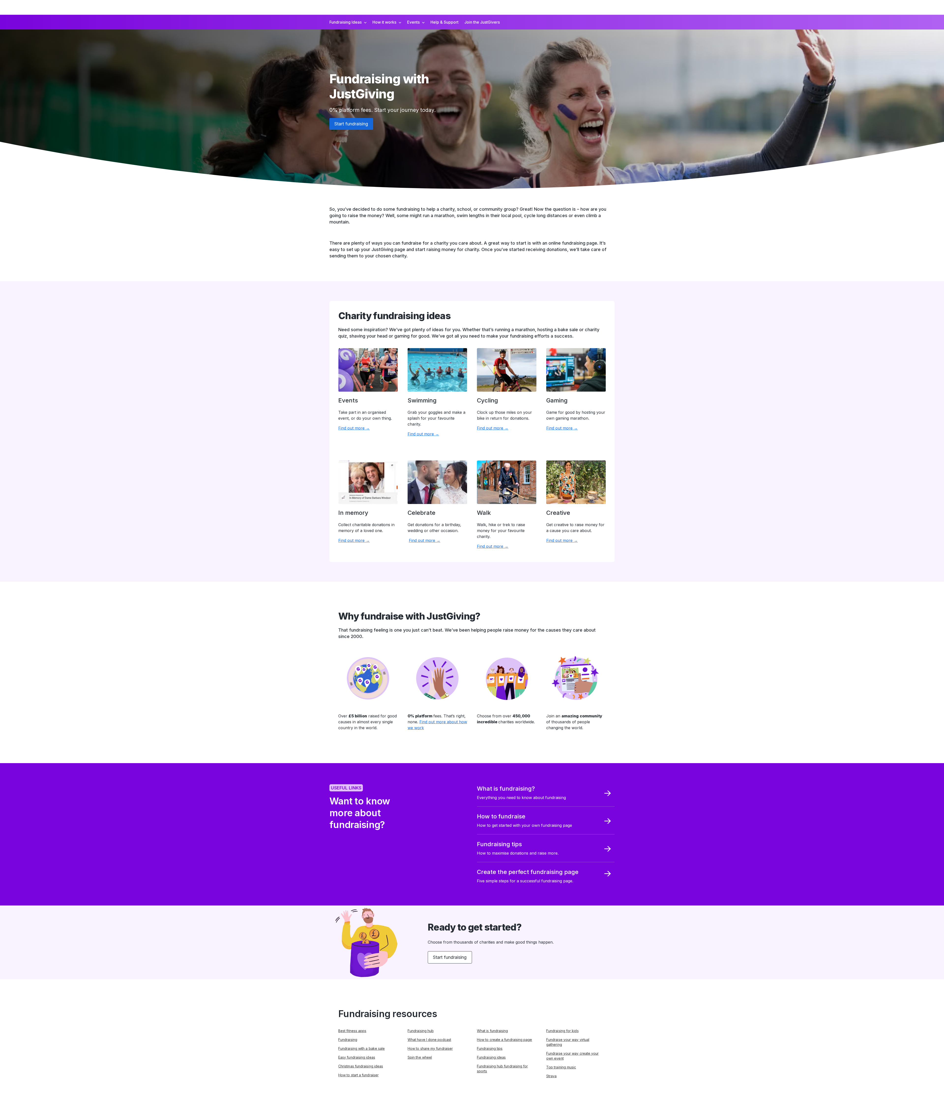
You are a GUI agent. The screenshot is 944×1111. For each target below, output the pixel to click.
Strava (551, 1076)
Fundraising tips (489, 1048)
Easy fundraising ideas (356, 1057)
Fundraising (347, 1039)
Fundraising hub (421, 1031)
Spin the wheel (420, 1057)
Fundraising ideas (491, 1057)
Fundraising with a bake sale (361, 1048)
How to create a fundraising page (504, 1039)
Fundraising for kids (562, 1031)
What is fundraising (492, 1031)
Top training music (561, 1067)
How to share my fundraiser (430, 1048)
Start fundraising (351, 123)
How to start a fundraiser (358, 1075)
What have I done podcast (429, 1039)
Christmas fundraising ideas (360, 1066)
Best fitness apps (352, 1031)
